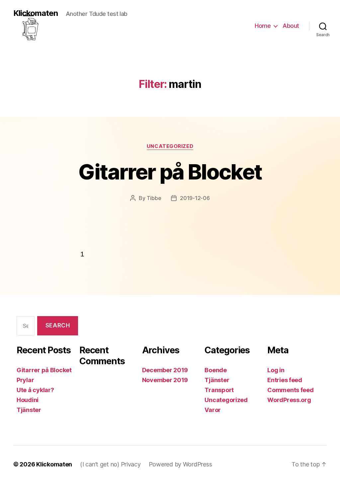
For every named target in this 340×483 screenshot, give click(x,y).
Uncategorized (170, 146)
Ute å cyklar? (35, 389)
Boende (215, 370)
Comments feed (290, 389)
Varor (213, 409)
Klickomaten (35, 13)
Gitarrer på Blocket (170, 171)
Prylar (25, 380)
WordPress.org (289, 399)
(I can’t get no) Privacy (110, 464)
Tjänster (29, 409)
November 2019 (165, 380)
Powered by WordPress (180, 464)
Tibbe (154, 198)
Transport (219, 389)
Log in (275, 370)
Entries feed (284, 380)
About (291, 25)
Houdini (28, 399)
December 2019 (165, 370)
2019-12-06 (195, 198)
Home (263, 25)
